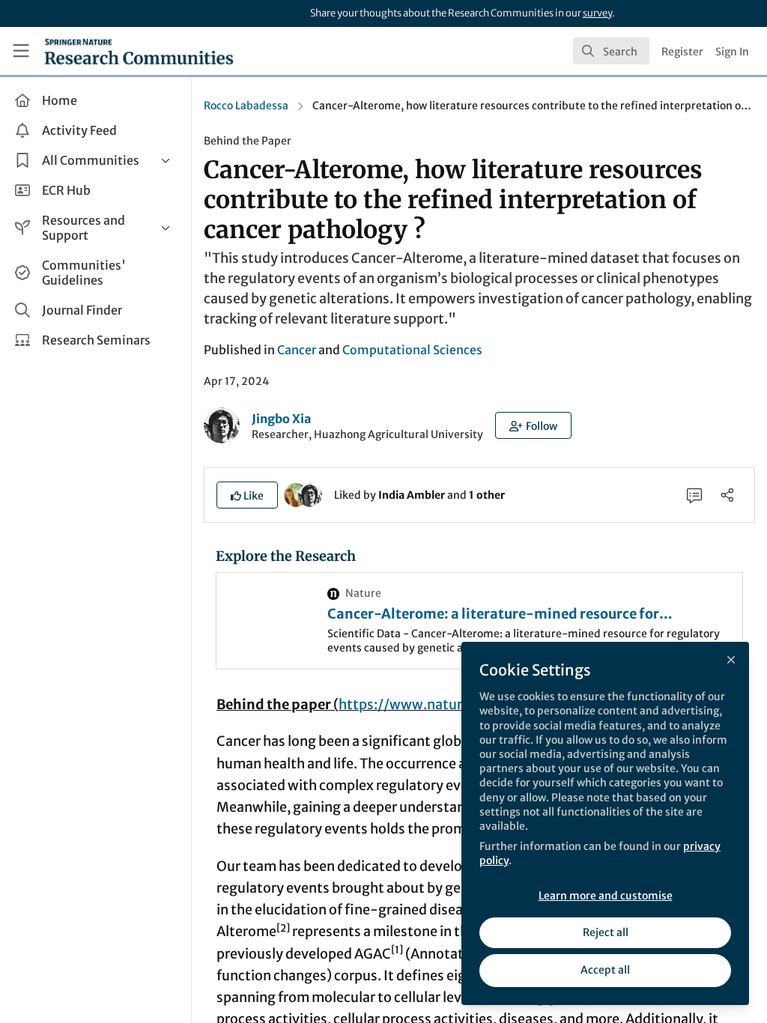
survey (597, 13)
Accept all (605, 970)
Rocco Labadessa (246, 105)
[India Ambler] (296, 494)
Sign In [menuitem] (732, 51)
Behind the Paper (247, 141)
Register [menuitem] (682, 51)
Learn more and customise (606, 895)
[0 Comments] (694, 495)
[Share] (727, 495)
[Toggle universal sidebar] (21, 51)
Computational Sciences (412, 349)
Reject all (605, 932)
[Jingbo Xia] (310, 494)
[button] (533, 425)
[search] (611, 50)
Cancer (296, 349)
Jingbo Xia (281, 418)
